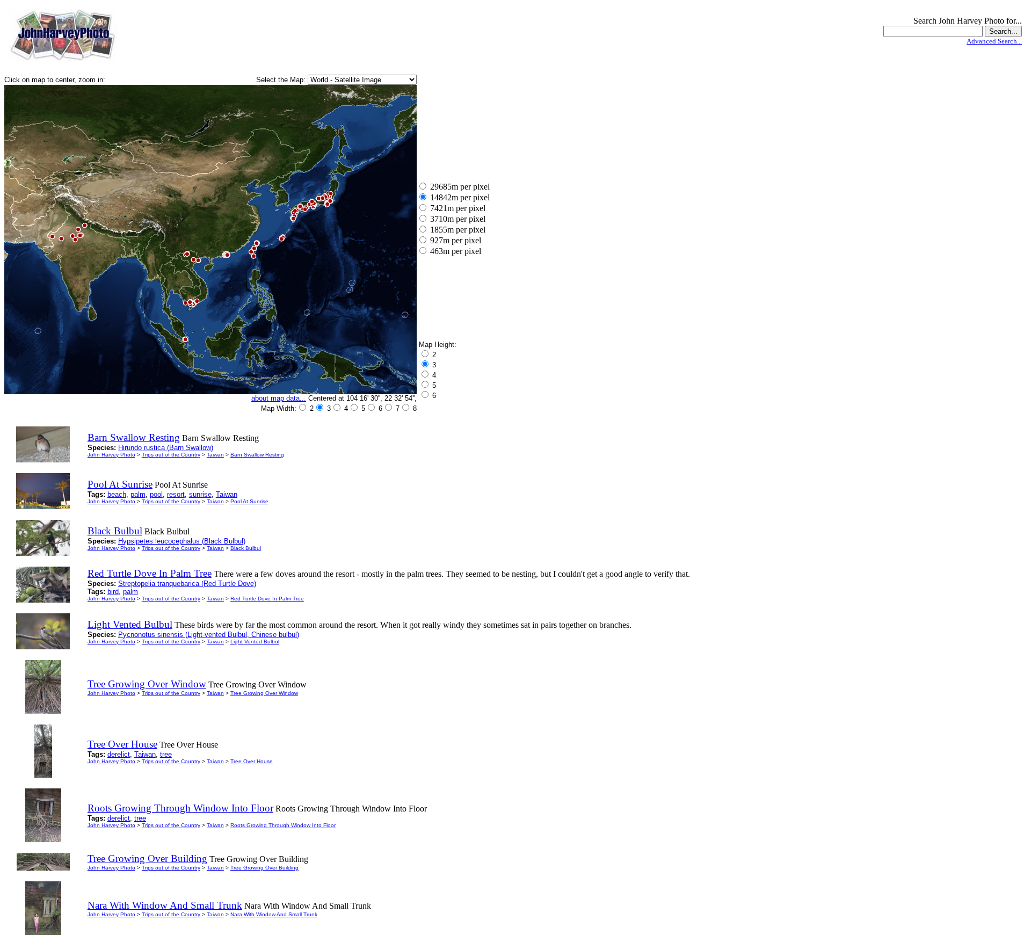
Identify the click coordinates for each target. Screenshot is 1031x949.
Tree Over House (251, 761)
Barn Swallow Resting (257, 455)
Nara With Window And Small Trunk (273, 914)
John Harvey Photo (111, 455)
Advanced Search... (994, 41)
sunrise (200, 494)
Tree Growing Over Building (264, 868)
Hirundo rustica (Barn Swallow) (165, 448)
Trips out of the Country (171, 455)
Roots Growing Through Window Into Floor (283, 825)
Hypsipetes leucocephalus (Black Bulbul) (181, 541)
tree (166, 754)
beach (116, 494)
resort (176, 494)
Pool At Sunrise (249, 501)
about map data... (278, 398)
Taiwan (215, 455)
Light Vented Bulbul (254, 641)
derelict (118, 754)
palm (138, 494)
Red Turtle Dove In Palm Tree (267, 599)
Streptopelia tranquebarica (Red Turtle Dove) (187, 583)
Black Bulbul (245, 548)
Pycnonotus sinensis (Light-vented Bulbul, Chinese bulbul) (208, 635)
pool (156, 494)
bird (113, 592)
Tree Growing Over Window (264, 693)
